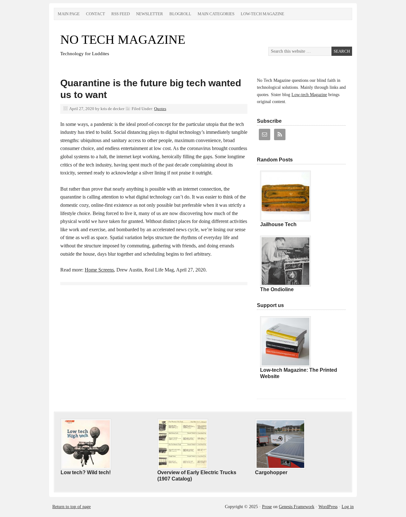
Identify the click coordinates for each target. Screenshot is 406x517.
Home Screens (99, 269)
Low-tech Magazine (262, 13)
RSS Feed (120, 13)
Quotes (160, 108)
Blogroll (180, 13)
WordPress (327, 506)
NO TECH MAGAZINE (122, 39)
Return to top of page (71, 506)
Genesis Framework (296, 506)
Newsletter (149, 13)
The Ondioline (277, 289)
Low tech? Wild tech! (86, 472)
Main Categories (216, 13)
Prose (267, 506)
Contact (95, 13)
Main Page (69, 13)
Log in (348, 506)
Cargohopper (271, 472)
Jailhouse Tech (278, 224)
